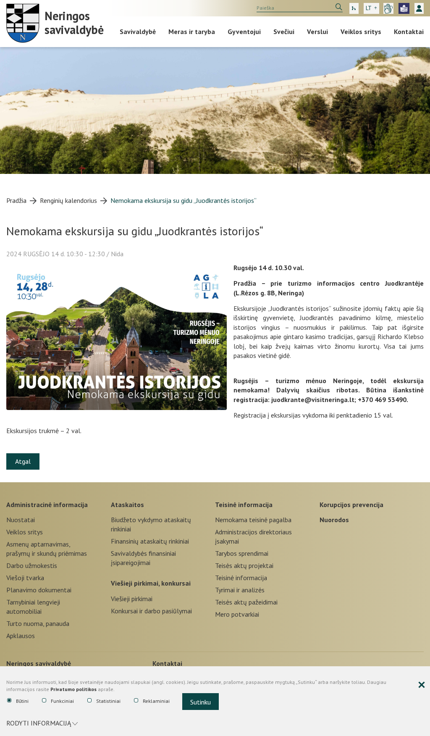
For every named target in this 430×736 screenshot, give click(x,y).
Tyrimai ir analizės (240, 590)
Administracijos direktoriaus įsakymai (253, 536)
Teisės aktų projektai (244, 565)
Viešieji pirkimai (131, 598)
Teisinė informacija (244, 504)
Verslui (317, 31)
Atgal (23, 461)
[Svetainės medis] (354, 8)
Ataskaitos (127, 504)
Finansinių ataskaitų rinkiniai (150, 541)
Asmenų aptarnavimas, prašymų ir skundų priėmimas (46, 548)
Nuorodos (334, 519)
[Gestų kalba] (388, 8)
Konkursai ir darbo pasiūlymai (151, 611)
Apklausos (20, 635)
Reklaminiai (156, 701)
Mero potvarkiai (237, 614)
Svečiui (283, 31)
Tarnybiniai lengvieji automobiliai (33, 606)
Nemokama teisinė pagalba (253, 519)
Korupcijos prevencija (351, 504)
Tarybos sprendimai (241, 553)
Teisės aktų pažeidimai (246, 602)
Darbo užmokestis (31, 565)
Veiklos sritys (361, 31)
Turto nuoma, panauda (37, 623)
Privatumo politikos (73, 689)
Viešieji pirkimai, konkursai (151, 583)
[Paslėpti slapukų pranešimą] (421, 685)
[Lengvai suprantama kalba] (404, 8)
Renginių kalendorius (68, 200)
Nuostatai (20, 519)
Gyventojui (244, 31)
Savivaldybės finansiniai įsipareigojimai (143, 558)
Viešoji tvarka (25, 577)
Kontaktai (409, 31)
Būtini (22, 701)
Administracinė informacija (47, 504)
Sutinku (200, 702)
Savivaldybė (138, 31)
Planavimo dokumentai (38, 590)
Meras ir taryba (191, 31)
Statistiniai (108, 701)
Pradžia (16, 200)
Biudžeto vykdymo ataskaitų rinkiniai (151, 524)
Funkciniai (62, 701)
